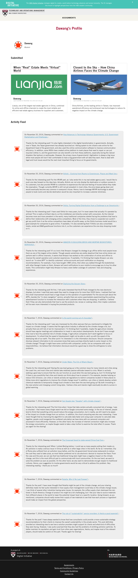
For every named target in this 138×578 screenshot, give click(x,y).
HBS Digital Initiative (36, 3)
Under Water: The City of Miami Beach (77, 362)
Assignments (69, 18)
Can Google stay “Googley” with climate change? (81, 401)
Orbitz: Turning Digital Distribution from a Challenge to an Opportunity (91, 205)
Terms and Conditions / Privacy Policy (69, 568)
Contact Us (69, 574)
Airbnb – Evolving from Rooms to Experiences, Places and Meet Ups (90, 173)
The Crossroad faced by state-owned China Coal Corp (83, 440)
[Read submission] (39, 88)
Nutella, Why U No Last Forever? (75, 479)
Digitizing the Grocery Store (74, 284)
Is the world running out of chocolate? (77, 318)
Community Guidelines (69, 571)
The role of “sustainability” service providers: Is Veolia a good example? (90, 513)
